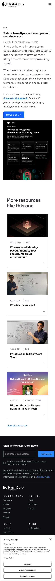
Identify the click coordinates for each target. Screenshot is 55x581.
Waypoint (7, 508)
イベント (7, 528)
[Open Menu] (50, 4)
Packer (6, 504)
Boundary (33, 504)
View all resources (17, 425)
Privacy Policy (43, 477)
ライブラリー (8, 532)
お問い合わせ (34, 528)
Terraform (7, 500)
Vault (31, 500)
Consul (31, 508)
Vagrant (6, 517)
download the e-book (15, 98)
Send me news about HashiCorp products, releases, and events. (27, 463)
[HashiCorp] (13, 4)
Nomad (6, 512)
